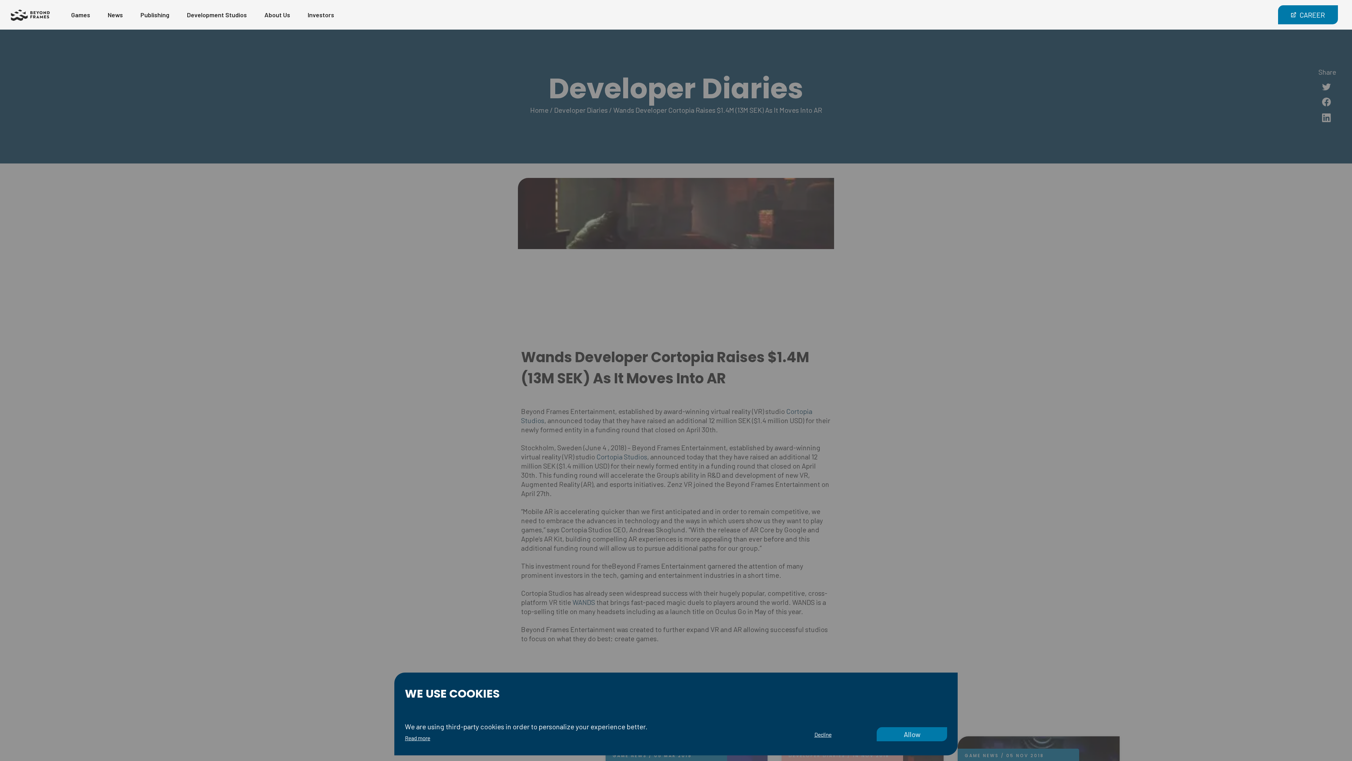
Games (80, 15)
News (115, 15)
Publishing (154, 15)
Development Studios (217, 15)
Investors (321, 15)
